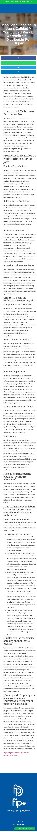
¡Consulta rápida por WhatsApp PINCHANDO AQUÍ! (18, 1)
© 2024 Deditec (18, 825)
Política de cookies (18, 812)
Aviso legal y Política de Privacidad (18, 810)
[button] (7, 7)
